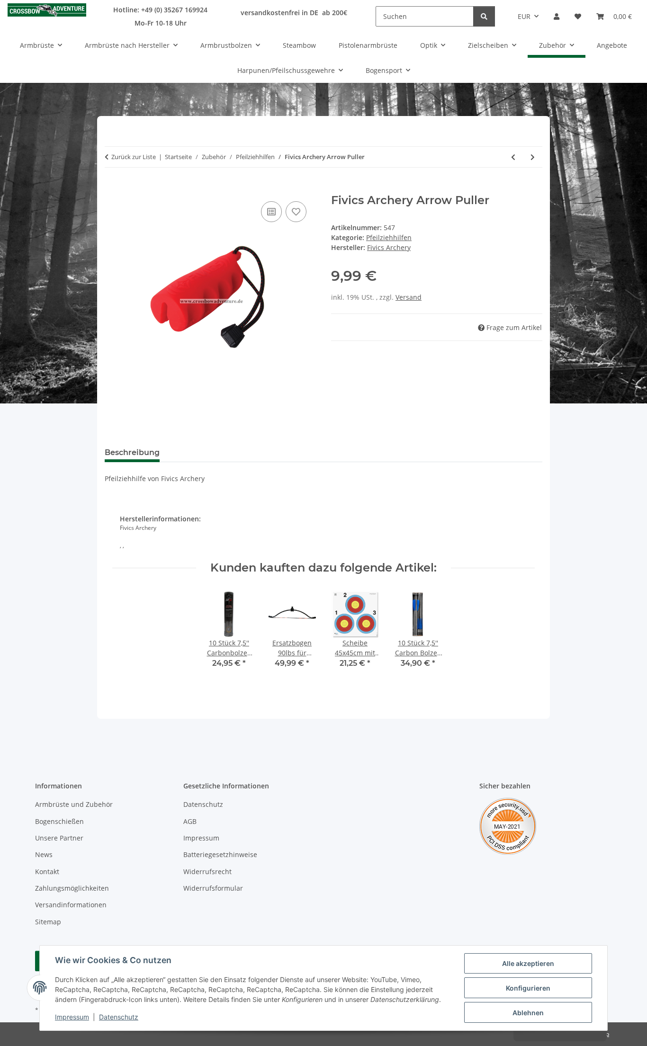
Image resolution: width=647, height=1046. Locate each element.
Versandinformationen (71, 904)
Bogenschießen (59, 821)
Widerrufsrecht (207, 871)
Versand (408, 297)
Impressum (72, 1017)
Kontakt (47, 871)
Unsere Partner (59, 837)
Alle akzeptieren (528, 963)
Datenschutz (118, 1017)
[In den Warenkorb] (112, 188)
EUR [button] (524, 16)
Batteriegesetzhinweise (220, 854)
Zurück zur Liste (133, 156)
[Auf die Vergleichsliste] (271, 211)
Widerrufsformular (213, 888)
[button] (556, 16)
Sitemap (48, 921)
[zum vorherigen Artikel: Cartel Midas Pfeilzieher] (513, 157)
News (44, 854)
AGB (190, 821)
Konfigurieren (528, 988)
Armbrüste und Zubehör (74, 804)
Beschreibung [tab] (132, 452)
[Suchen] (484, 16)
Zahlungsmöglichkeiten (72, 888)
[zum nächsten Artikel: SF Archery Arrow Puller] (532, 157)
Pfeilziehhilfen (389, 237)
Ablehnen (528, 1013)
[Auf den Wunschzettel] (296, 211)
